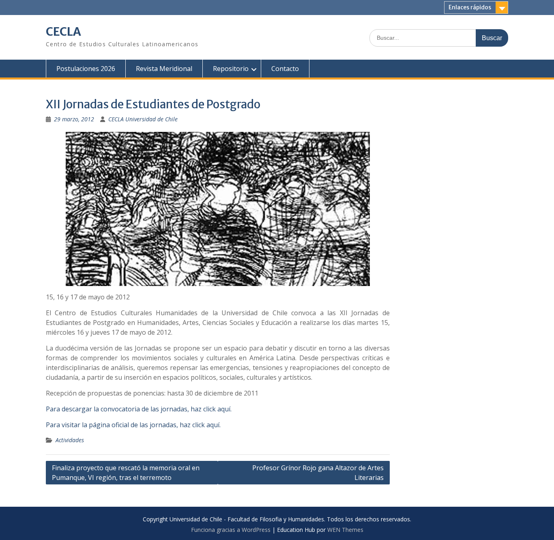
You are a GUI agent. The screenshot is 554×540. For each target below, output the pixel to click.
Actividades (70, 440)
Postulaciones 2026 (85, 68)
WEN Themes (345, 530)
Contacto (285, 68)
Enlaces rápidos (470, 7)
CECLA (63, 31)
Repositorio (231, 68)
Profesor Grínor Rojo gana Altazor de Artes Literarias (318, 472)
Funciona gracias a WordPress (231, 530)
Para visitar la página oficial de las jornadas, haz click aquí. (133, 424)
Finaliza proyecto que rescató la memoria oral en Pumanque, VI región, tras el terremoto (126, 472)
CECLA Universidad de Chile (143, 119)
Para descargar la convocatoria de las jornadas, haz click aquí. (139, 408)
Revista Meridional (164, 68)
